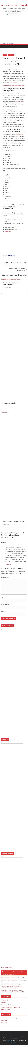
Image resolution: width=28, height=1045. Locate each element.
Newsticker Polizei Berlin (9, 974)
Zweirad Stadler (18, 101)
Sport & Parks (11, 54)
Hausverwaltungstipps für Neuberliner (10, 1007)
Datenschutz (4, 1022)
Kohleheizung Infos (5, 1009)
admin (12, 67)
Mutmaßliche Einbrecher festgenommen (11, 980)
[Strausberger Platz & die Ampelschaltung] (10, 279)
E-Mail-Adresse (5, 604)
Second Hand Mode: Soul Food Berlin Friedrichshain (15, 269)
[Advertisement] (14, 29)
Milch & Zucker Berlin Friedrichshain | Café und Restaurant (14, 264)
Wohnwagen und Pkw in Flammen (9, 977)
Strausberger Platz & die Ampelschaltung (11, 284)
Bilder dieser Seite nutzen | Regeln (9, 1018)
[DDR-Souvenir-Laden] (14, 294)
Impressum (4, 1020)
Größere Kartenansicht (9, 255)
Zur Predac (3, 1002)
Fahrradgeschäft (19, 134)
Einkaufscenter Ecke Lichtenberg (13, 521)
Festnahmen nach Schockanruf (8, 984)
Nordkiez (5, 54)
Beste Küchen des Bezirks (7, 1005)
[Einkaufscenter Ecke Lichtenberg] (14, 412)
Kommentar (5, 577)
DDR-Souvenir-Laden (9, 403)
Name (3, 597)
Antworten (8, 564)
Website (3, 611)
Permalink (21, 544)
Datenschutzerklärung (6, 967)
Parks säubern (4, 1000)
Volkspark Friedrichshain (11, 82)
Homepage (8, 231)
